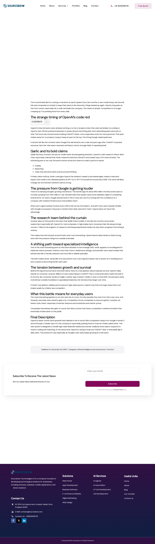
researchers (36, 224)
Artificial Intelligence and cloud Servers (91, 349)
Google (64, 142)
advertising (101, 131)
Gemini (81, 157)
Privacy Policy (118, 390)
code (60, 108)
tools (38, 303)
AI (35, 102)
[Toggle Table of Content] (45, 122)
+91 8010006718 (121, 6)
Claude (47, 323)
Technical (110, 349)
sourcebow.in (77, 540)
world (38, 102)
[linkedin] (24, 520)
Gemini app (81, 191)
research (109, 154)
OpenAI (108, 105)
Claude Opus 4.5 (96, 157)
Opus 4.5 (54, 323)
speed (79, 102)
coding (40, 329)
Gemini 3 (120, 320)
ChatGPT (70, 134)
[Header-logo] (13, 4)
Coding (38, 166)
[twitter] (19, 520)
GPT (69, 179)
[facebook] (13, 520)
